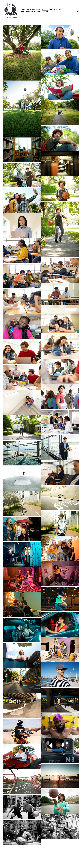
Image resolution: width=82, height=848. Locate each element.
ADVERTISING (36, 9)
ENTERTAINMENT (26, 9)
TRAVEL (51, 9)
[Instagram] (77, 10)
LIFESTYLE (45, 9)
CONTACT (45, 12)
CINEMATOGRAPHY (27, 12)
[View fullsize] (22, 53)
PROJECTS (37, 12)
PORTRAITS (57, 9)
